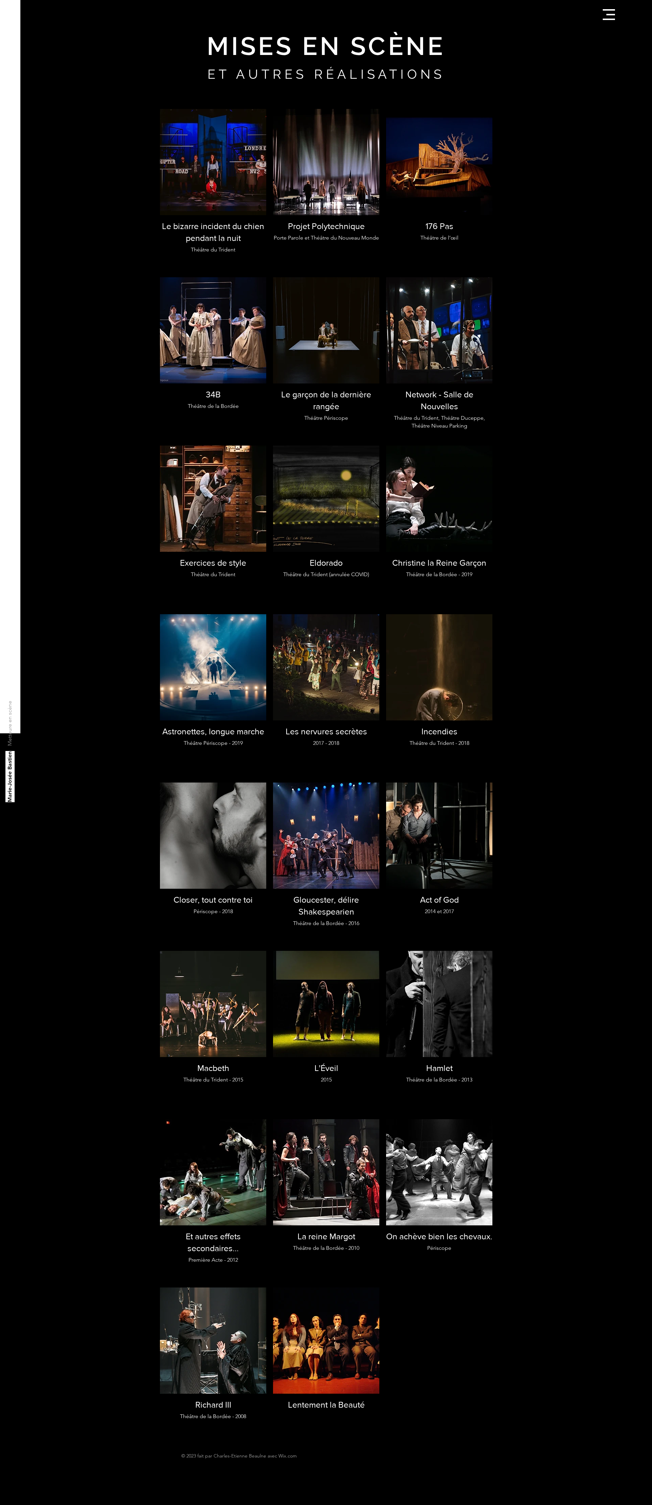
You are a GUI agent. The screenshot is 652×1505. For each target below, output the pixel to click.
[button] (609, 14)
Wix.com (287, 1456)
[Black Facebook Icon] (10, 1494)
